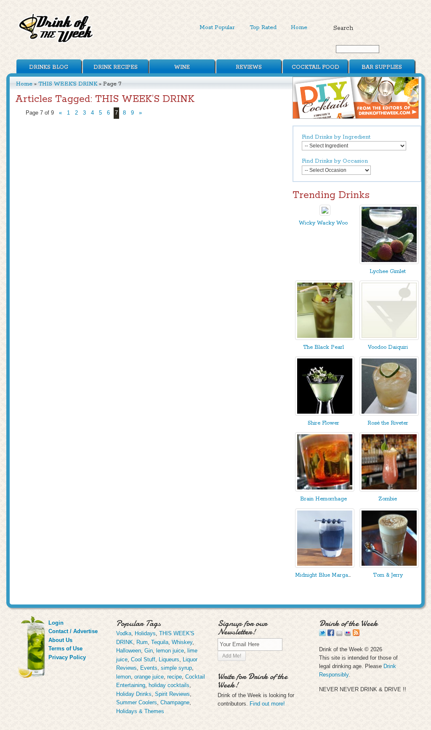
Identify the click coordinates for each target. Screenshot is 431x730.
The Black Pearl (323, 347)
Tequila (159, 642)
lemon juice (170, 650)
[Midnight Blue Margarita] (324, 566)
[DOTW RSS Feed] (356, 634)
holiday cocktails (169, 685)
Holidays (145, 633)
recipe (174, 677)
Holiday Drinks (134, 694)
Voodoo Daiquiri (388, 347)
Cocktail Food (315, 67)
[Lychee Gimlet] (389, 262)
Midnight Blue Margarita (325, 575)
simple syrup (176, 668)
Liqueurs (169, 659)
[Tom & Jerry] (389, 566)
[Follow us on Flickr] (347, 634)
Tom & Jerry (388, 575)
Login (56, 623)
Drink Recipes (115, 67)
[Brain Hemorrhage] (324, 490)
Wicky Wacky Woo (323, 223)
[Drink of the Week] (56, 42)
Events (148, 668)
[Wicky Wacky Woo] (324, 214)
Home (299, 27)
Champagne (174, 702)
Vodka (123, 633)
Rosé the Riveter (387, 423)
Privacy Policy (67, 657)
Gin (148, 650)
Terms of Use (65, 648)
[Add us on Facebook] (330, 634)
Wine (182, 67)
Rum (142, 642)
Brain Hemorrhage (323, 499)
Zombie (387, 499)
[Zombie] (389, 490)
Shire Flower (323, 423)
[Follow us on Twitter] (322, 634)
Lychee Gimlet (388, 271)
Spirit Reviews (172, 694)
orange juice (149, 677)
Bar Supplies (382, 67)
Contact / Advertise (73, 631)
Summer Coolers (136, 702)
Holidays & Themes (140, 711)
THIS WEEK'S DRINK (67, 84)
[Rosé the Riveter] (389, 414)
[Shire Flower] (324, 414)
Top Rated (263, 27)
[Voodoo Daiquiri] (389, 338)
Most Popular (217, 27)
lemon (123, 677)
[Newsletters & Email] (339, 634)
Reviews (249, 67)
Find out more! (267, 704)
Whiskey (182, 642)
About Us (60, 640)
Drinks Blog (48, 67)
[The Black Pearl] (324, 338)
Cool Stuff (143, 659)
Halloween (128, 650)
